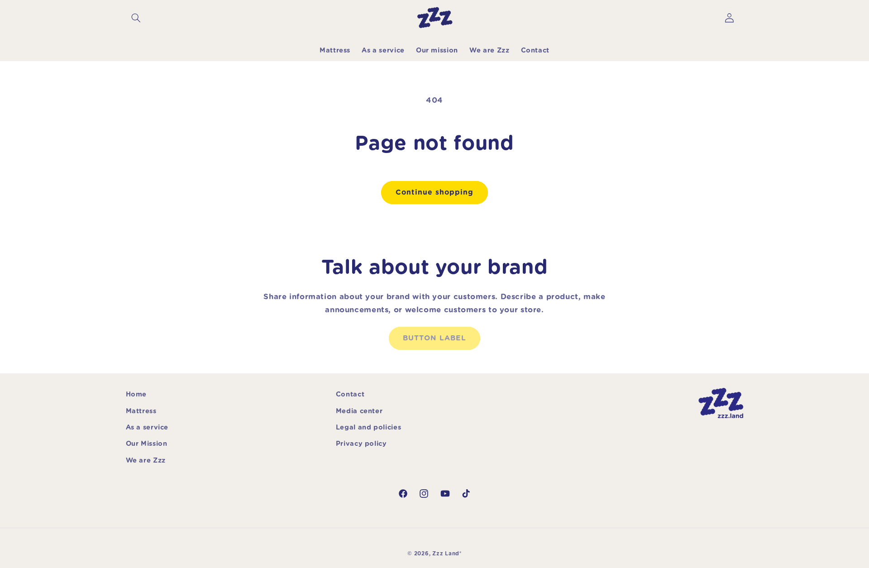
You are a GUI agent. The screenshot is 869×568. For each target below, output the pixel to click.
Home (136, 394)
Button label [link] (434, 338)
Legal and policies (368, 427)
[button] (136, 18)
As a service (147, 427)
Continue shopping (435, 192)
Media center (359, 411)
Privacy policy (361, 443)
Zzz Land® (447, 553)
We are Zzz (146, 460)
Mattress (141, 411)
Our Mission (146, 443)
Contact (350, 394)
